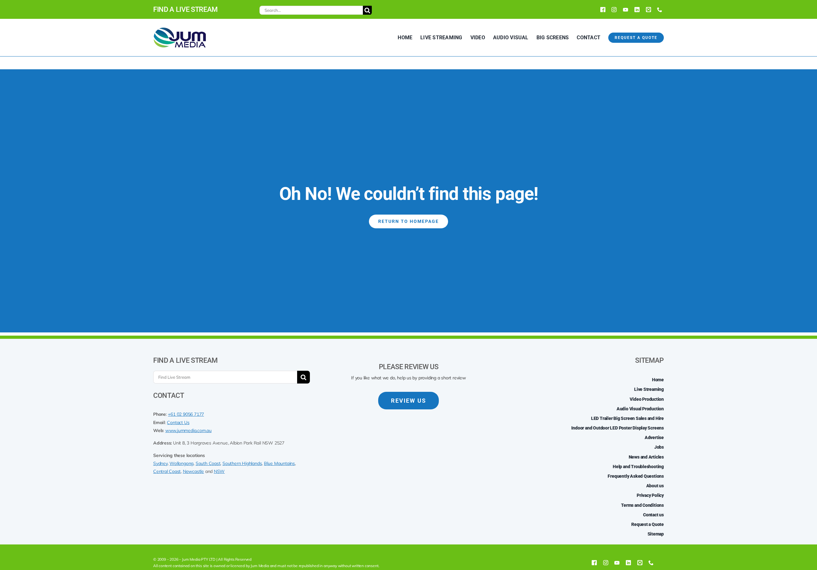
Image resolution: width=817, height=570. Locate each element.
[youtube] (625, 9)
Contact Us (178, 422)
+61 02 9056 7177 (186, 414)
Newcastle (193, 471)
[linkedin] (637, 9)
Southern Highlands (242, 463)
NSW (219, 471)
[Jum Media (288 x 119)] (179, 29)
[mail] (648, 9)
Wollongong (181, 463)
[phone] (659, 9)
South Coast (208, 463)
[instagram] (614, 9)
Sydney (160, 463)
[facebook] (602, 9)
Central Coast (167, 471)
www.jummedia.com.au (188, 430)
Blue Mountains (279, 463)
